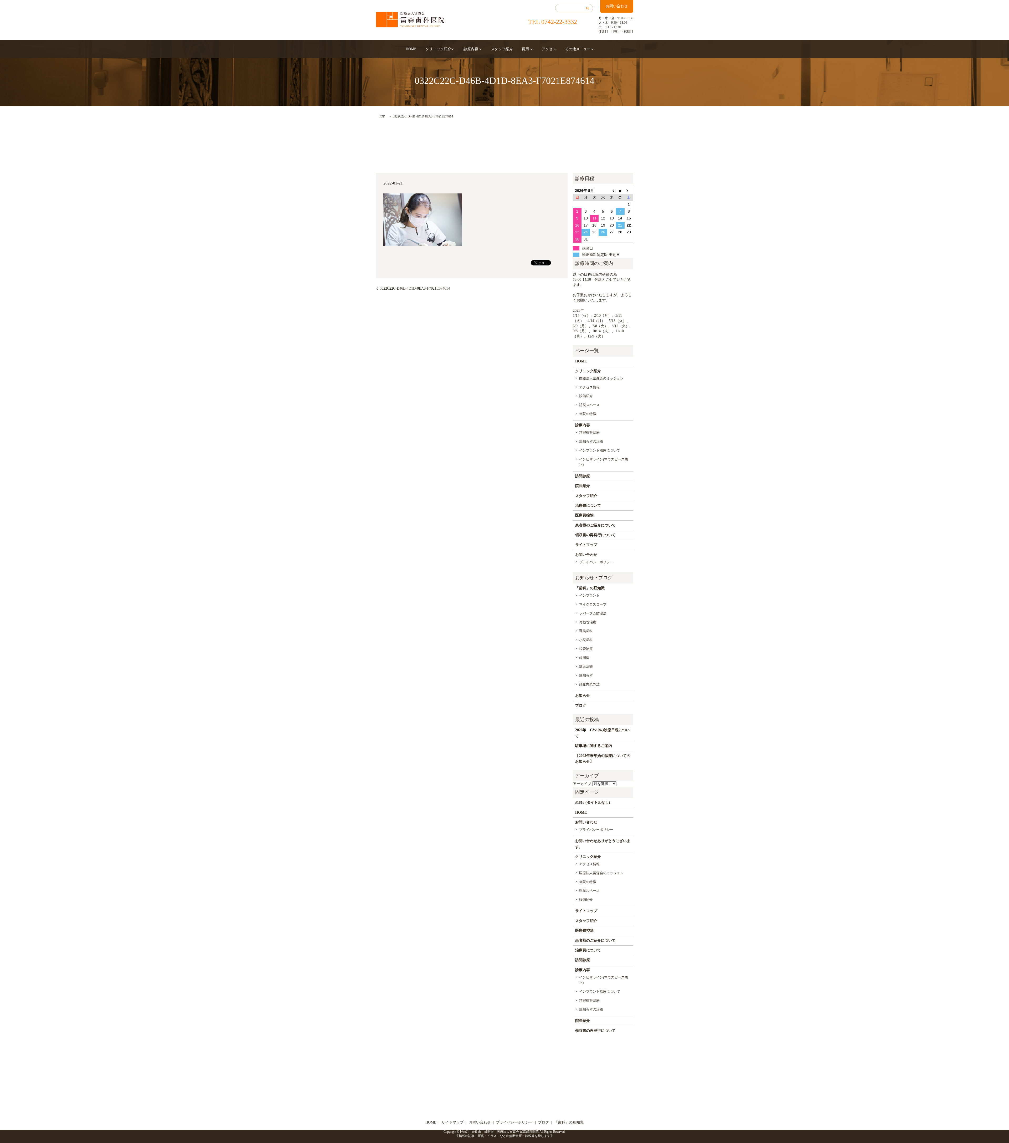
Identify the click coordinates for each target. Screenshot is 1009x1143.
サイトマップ (586, 545)
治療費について (588, 506)
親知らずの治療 (591, 441)
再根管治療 (587, 622)
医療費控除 (584, 515)
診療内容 (471, 49)
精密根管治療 (589, 432)
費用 (525, 49)
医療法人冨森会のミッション (601, 378)
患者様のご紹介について (595, 525)
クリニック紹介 (438, 49)
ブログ (580, 706)
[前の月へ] (611, 190)
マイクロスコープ (592, 604)
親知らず (586, 675)
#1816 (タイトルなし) (592, 802)
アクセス (549, 49)
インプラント (589, 595)
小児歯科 (586, 640)
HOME (411, 49)
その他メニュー (578, 49)
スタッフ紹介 (502, 49)
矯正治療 (586, 666)
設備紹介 (586, 396)
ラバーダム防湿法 (592, 613)
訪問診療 (582, 476)
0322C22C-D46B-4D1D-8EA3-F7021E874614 (415, 288)
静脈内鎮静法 (589, 684)
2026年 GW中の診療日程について (602, 733)
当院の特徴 (587, 414)
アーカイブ (582, 784)
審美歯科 (586, 631)
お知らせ (582, 696)
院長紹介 (582, 486)
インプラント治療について (599, 450)
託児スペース (589, 405)
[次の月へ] (629, 190)
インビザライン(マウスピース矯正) (603, 462)
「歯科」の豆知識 (590, 588)
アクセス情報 (589, 387)
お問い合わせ (617, 6)
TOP (382, 116)
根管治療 (586, 649)
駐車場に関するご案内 (593, 746)
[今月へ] (620, 190)
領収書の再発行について (595, 535)
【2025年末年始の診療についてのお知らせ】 (602, 758)
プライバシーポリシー (596, 562)
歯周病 (584, 658)
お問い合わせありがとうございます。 (602, 844)
